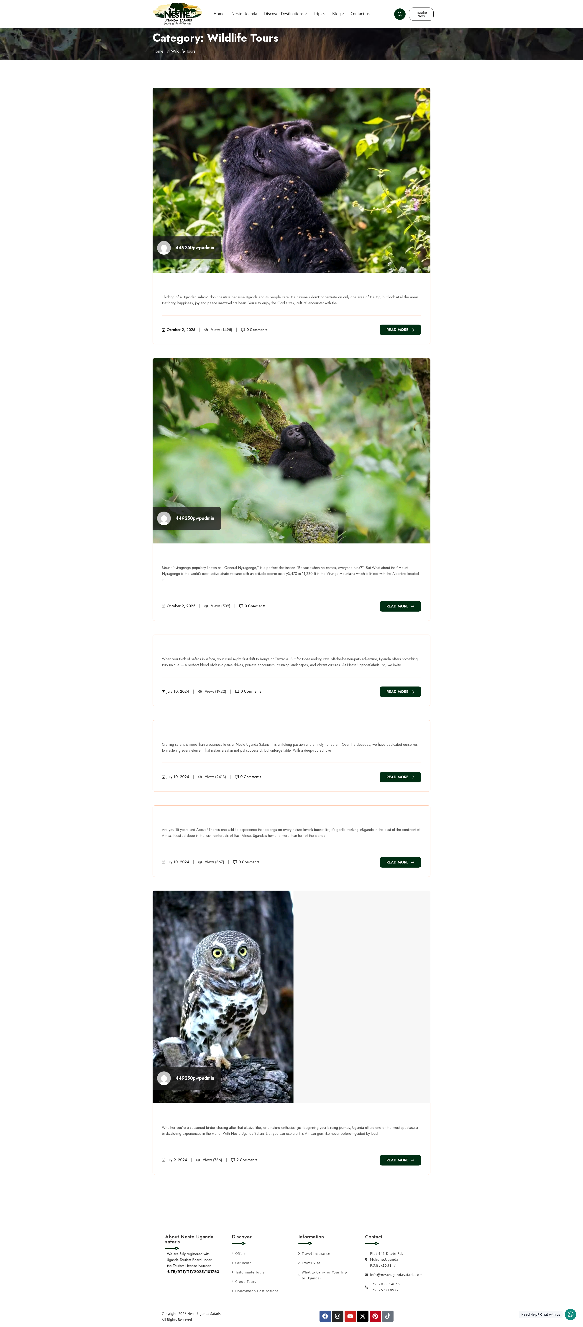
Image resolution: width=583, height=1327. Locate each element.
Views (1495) (221, 329)
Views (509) (220, 606)
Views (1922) (215, 691)
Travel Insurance (316, 1253)
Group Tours (245, 1281)
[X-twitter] (362, 1316)
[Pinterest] (375, 1316)
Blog (336, 13)
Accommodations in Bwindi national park (227, 286)
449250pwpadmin (194, 248)
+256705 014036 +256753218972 (385, 1287)
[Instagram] (337, 1316)
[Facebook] (325, 1316)
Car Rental (244, 1262)
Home (219, 13)
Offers (240, 1253)
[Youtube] (350, 1316)
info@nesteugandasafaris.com (387, 1274)
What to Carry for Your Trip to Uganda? (324, 1275)
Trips (318, 13)
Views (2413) (215, 776)
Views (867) (214, 862)
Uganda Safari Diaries (197, 648)
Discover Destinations (284, 13)
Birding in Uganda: (192, 1116)
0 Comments (256, 329)
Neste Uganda (244, 13)
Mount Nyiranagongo (196, 556)
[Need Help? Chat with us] (570, 1314)
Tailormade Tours (250, 1272)
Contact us (360, 13)
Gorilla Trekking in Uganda (205, 818)
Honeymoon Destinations (257, 1291)
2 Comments (246, 1160)
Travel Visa (311, 1262)
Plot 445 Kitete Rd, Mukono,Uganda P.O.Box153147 (386, 1259)
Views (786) (212, 1160)
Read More (397, 329)
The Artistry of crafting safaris (210, 733)
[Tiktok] (388, 1316)
